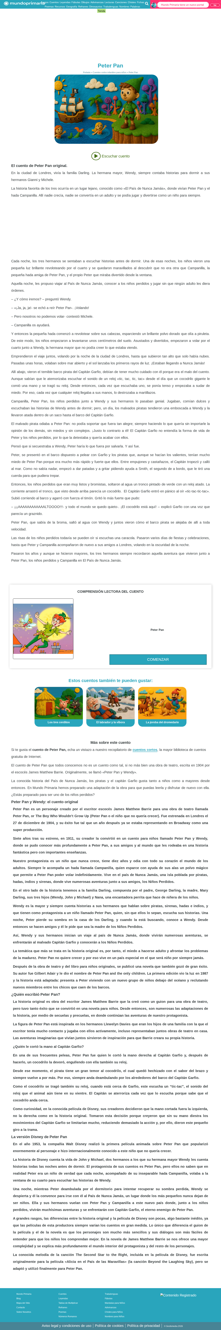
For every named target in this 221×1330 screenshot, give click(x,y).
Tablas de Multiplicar (68, 1303)
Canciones (121, 2)
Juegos (45, 2)
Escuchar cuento (115, 156)
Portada (86, 72)
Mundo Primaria (23, 1294)
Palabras (135, 6)
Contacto (20, 1307)
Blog (94, 11)
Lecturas (109, 2)
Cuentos (54, 2)
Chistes (132, 2)
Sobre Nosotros (23, 1312)
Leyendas (65, 2)
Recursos (60, 6)
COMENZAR (158, 659)
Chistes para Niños (114, 1312)
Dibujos (85, 2)
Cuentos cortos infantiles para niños (109, 72)
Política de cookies (109, 1326)
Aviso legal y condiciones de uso (66, 1326)
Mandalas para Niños (115, 1303)
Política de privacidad (143, 1326)
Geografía (71, 6)
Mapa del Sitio (23, 1303)
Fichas (140, 2)
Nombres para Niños (114, 1316)
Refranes (83, 6)
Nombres (124, 6)
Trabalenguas (110, 6)
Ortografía (85, 11)
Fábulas (75, 2)
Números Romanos (68, 1316)
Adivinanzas (97, 2)
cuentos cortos (145, 750)
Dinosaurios (95, 6)
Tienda (101, 11)
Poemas (49, 6)
